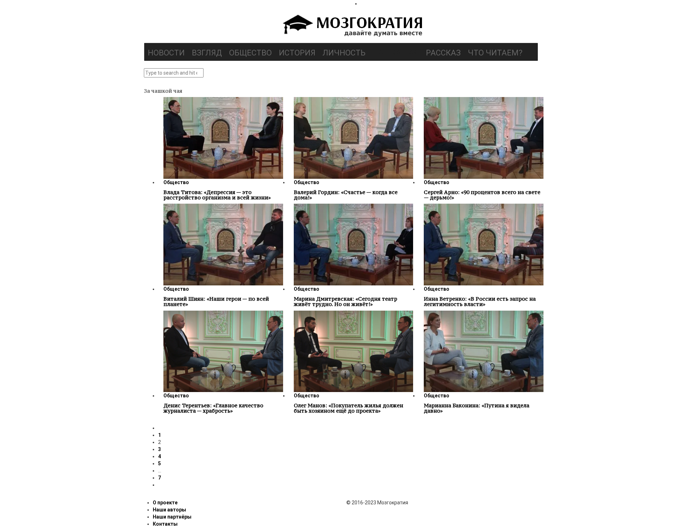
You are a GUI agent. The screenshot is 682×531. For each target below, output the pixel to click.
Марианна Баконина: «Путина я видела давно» (476, 408)
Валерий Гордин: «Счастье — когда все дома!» (345, 195)
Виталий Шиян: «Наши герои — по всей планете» (216, 301)
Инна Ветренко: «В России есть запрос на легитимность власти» (480, 301)
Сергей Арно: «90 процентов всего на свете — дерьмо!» (482, 195)
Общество (250, 52)
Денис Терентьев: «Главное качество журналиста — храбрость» (213, 408)
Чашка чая (396, 52)
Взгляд (207, 52)
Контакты (165, 524)
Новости (166, 52)
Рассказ (443, 52)
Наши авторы (169, 510)
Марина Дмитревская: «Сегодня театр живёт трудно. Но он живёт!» (345, 301)
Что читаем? (495, 52)
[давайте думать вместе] (352, 26)
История (297, 52)
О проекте (165, 502)
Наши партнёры (172, 517)
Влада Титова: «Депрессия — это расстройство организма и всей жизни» (217, 195)
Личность (344, 52)
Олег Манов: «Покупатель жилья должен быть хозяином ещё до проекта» (348, 408)
